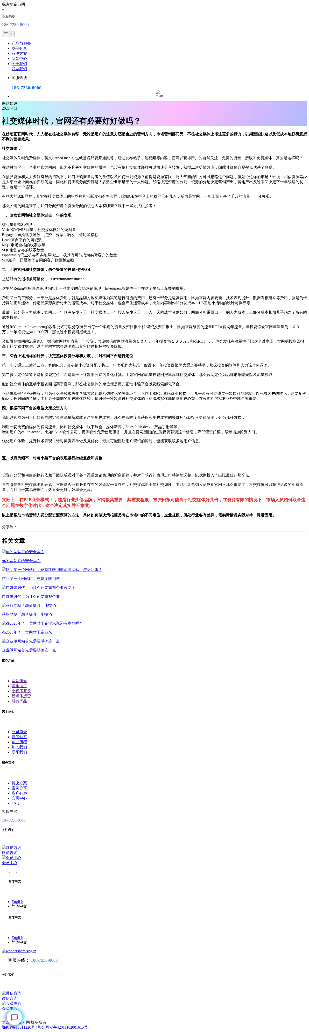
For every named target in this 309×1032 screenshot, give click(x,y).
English (17, 902)
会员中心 (19, 798)
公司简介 (19, 732)
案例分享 (19, 48)
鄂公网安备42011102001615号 (63, 1027)
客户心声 (19, 793)
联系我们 (19, 69)
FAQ (15, 803)
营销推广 (19, 686)
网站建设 (19, 681)
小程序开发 (21, 691)
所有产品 (19, 701)
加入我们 (19, 747)
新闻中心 (19, 59)
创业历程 (19, 742)
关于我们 (19, 64)
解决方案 (19, 53)
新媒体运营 (21, 696)
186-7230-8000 (44, 960)
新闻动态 (19, 737)
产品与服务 (21, 43)
